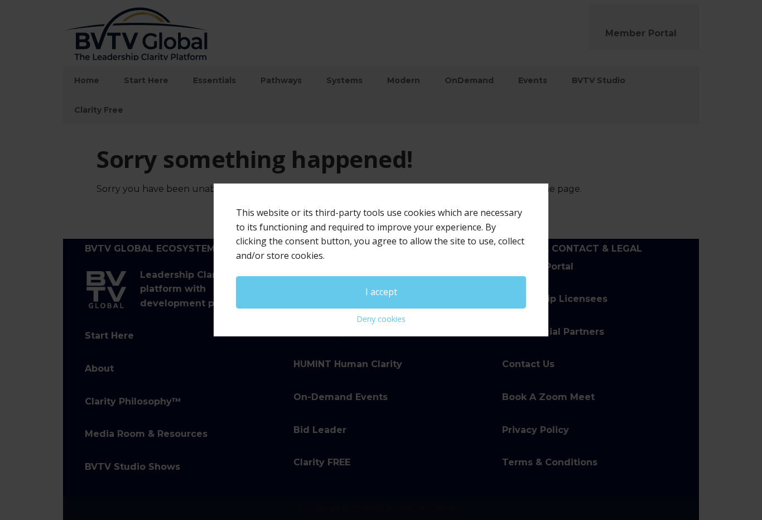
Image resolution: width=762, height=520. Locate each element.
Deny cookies (381, 319)
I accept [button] (381, 292)
